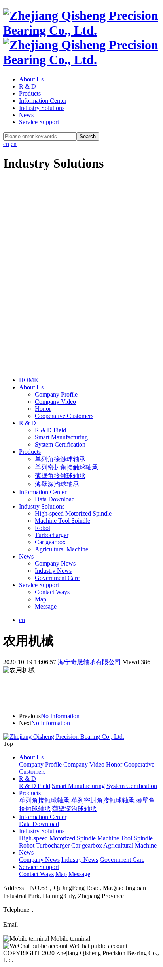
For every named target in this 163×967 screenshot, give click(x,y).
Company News (55, 563)
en (14, 144)
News (26, 115)
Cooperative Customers (64, 415)
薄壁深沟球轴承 (57, 484)
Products (30, 93)
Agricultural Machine (61, 549)
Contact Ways (52, 592)
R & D (27, 86)
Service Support (39, 122)
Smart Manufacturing (61, 437)
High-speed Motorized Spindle (73, 513)
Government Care (57, 577)
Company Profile (56, 394)
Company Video (55, 401)
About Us (31, 79)
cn (6, 144)
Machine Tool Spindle (62, 520)
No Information (60, 716)
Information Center (42, 100)
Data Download (55, 499)
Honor (43, 408)
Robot (42, 527)
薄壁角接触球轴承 (60, 475)
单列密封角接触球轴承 (66, 467)
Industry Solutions (41, 107)
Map (40, 599)
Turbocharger (51, 535)
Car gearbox (50, 542)
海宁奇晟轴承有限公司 (89, 662)
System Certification (60, 444)
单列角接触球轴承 (60, 459)
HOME (28, 380)
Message (46, 606)
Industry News (53, 570)
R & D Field (50, 430)
